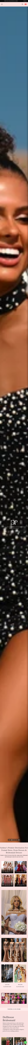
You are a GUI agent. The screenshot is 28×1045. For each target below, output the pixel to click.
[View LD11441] (7, 973)
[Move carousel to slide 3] (14, 839)
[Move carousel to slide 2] (12, 839)
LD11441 (7, 984)
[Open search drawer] (22, 4)
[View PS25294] (20, 973)
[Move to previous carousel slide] (9, 839)
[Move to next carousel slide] (17, 839)
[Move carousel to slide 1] (11, 839)
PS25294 (20, 984)
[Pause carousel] (19, 840)
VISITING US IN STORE (14, 1009)
